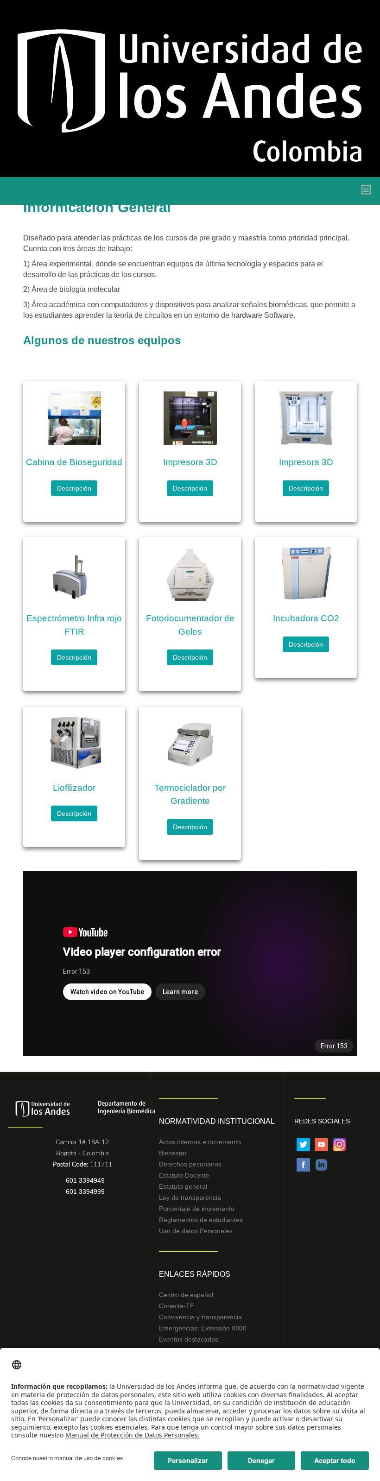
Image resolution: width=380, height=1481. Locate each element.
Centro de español (186, 1295)
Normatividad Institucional (217, 1121)
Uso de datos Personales (196, 1231)
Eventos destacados (188, 1339)
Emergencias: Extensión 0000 (203, 1328)
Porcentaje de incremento (196, 1208)
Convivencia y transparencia (200, 1317)
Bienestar (173, 1153)
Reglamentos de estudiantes (201, 1219)
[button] (74, 488)
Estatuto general (183, 1186)
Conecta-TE (176, 1306)
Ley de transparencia (190, 1197)
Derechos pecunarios (190, 1164)
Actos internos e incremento (200, 1142)
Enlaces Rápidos (194, 1274)
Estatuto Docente (184, 1175)
